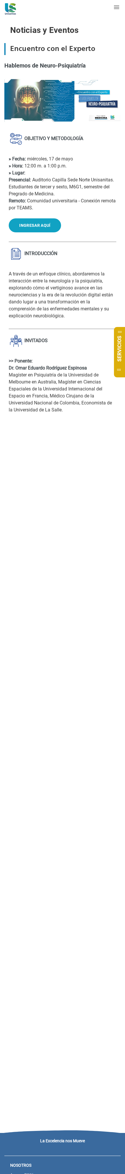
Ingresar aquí (34, 225)
